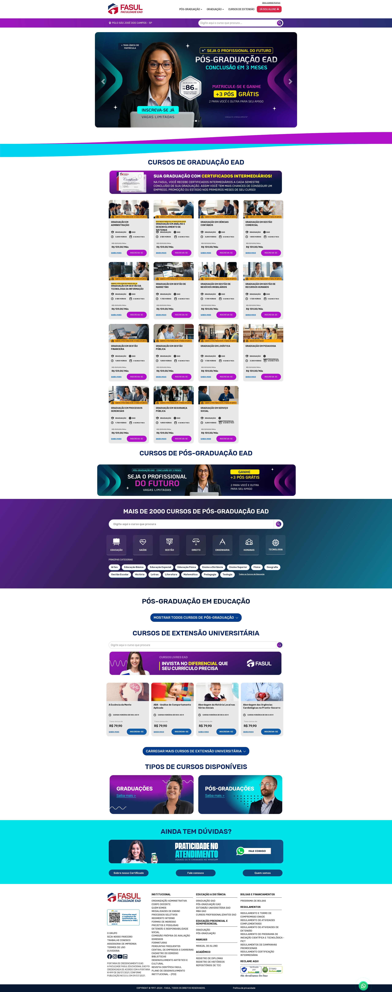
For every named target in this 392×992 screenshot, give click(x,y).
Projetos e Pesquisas (165, 925)
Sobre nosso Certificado (129, 872)
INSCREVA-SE (136, 253)
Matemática (191, 574)
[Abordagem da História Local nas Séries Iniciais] (217, 692)
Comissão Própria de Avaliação (171, 935)
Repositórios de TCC (208, 965)
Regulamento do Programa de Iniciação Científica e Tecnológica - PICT (262, 938)
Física (257, 567)
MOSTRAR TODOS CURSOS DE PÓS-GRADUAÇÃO (194, 617)
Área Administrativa (271, 3)
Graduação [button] (214, 9)
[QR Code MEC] (123, 920)
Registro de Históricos (210, 961)
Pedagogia (210, 574)
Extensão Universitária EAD (213, 907)
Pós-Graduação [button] (190, 9)
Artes (114, 567)
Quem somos (262, 872)
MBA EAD (201, 911)
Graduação (203, 929)
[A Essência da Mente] (127, 692)
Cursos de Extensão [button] (241, 9)
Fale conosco (195, 872)
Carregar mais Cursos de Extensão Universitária (194, 751)
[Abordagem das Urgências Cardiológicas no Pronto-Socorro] (262, 692)
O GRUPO (112, 933)
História (139, 574)
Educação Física (186, 567)
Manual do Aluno (207, 946)
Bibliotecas (159, 956)
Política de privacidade (244, 988)
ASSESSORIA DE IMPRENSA (121, 943)
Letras (155, 574)
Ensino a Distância (212, 567)
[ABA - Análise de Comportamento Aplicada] (172, 692)
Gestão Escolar (120, 574)
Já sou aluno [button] (268, 9)
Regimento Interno (163, 918)
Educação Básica (133, 567)
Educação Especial (160, 567)
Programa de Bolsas (253, 900)
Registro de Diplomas (209, 958)
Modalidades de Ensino (166, 911)
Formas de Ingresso (164, 921)
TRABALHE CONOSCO (118, 940)
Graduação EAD (205, 900)
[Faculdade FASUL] (124, 899)
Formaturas (159, 942)
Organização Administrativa (169, 900)
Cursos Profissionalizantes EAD (216, 914)
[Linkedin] (125, 956)
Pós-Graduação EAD (208, 904)
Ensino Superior (238, 567)
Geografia (272, 567)
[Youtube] (120, 956)
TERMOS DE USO (116, 947)
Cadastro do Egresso (165, 953)
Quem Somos (159, 907)
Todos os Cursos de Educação (251, 574)
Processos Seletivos (164, 914)
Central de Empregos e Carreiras (173, 949)
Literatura (171, 574)
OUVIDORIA (113, 950)
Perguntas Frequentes (166, 946)
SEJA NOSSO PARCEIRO (119, 936)
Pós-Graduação (206, 933)
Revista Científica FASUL (167, 967)
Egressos (157, 939)
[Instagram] (115, 956)
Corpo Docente (161, 904)
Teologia (227, 574)
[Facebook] (109, 956)
